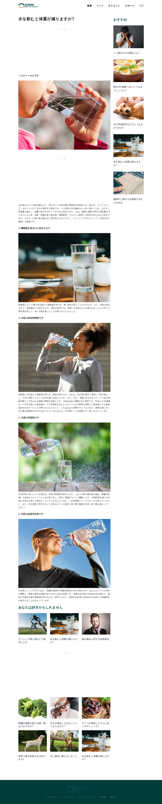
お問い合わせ (51, 797)
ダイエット (114, 5)
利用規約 (103, 797)
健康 (89, 5)
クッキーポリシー (68, 797)
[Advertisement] (64, 50)
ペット (100, 5)
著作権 (113, 797)
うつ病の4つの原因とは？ (126, 53)
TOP (141, 5)
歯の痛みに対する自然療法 (95, 639)
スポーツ (129, 5)
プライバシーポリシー (87, 797)
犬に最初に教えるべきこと (63, 756)
